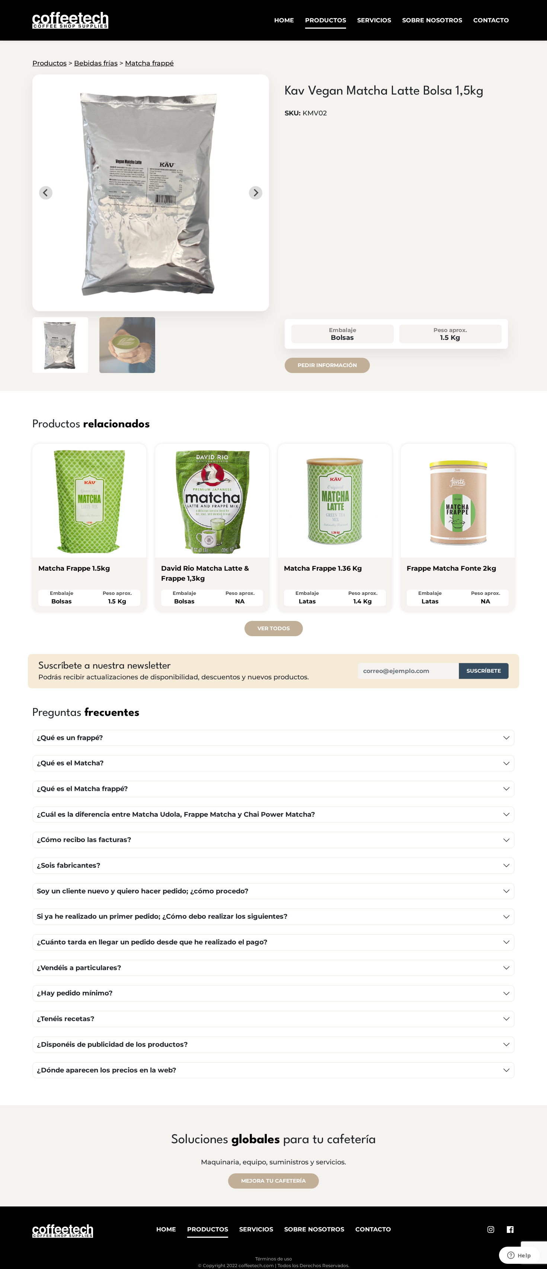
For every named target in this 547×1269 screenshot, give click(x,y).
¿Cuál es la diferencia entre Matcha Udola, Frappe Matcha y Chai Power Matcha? (176, 814)
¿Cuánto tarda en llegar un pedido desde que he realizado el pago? (152, 942)
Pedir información (327, 365)
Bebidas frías (96, 63)
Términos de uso (273, 1259)
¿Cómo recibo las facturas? (84, 840)
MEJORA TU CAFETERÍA (273, 1180)
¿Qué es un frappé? (70, 738)
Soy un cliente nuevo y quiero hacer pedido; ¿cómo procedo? (143, 891)
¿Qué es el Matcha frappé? (82, 789)
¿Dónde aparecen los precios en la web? (106, 1070)
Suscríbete (484, 670)
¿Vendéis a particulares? (79, 968)
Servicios (374, 20)
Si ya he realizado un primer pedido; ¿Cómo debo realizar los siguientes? (162, 916)
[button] (60, 345)
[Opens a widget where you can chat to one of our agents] (519, 1256)
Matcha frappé (149, 63)
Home (284, 20)
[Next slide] (255, 193)
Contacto (491, 20)
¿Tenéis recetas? (66, 1019)
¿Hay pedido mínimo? (75, 993)
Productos (325, 20)
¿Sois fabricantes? (68, 865)
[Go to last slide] (45, 193)
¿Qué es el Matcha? (70, 763)
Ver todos (273, 628)
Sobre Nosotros (432, 20)
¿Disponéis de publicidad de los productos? (112, 1044)
